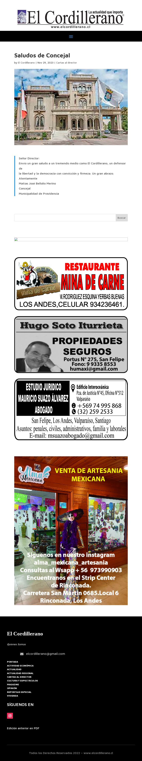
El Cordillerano (26, 62)
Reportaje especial (19, 692)
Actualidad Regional (20, 673)
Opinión (12, 688)
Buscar (122, 217)
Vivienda (12, 695)
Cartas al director (66, 62)
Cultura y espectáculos (22, 680)
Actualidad (14, 669)
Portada (12, 661)
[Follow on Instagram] (10, 716)
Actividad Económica (20, 665)
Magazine (13, 684)
